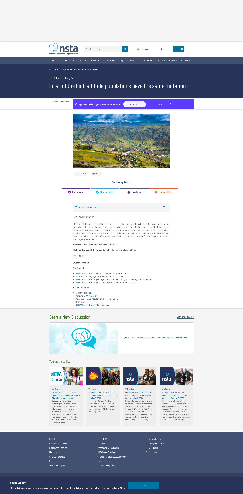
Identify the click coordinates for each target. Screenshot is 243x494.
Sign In (164, 49)
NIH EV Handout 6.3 (84, 282)
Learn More (119, 488)
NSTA (50, 69)
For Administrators (153, 438)
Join (177, 49)
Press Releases (103, 461)
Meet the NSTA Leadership (108, 447)
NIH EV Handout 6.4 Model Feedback (92, 305)
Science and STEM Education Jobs (111, 456)
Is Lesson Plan (81, 173)
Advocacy (185, 60)
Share (56, 101)
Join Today (134, 104)
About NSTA (102, 438)
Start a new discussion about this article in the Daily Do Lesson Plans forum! (157, 337)
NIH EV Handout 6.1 (84, 273)
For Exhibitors (151, 452)
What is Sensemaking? (89, 207)
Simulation (92, 296)
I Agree (143, 485)
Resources (56, 60)
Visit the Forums (185, 316)
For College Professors (155, 443)
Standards (147, 60)
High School (96, 173)
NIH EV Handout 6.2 (84, 279)
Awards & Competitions (58, 465)
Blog (51, 461)
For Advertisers (152, 447)
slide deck (88, 293)
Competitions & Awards (166, 60)
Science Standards (57, 456)
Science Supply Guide (106, 465)
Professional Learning (113, 60)
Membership (132, 60)
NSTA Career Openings (106, 452)
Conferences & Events (88, 60)
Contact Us (101, 443)
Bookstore (69, 60)
